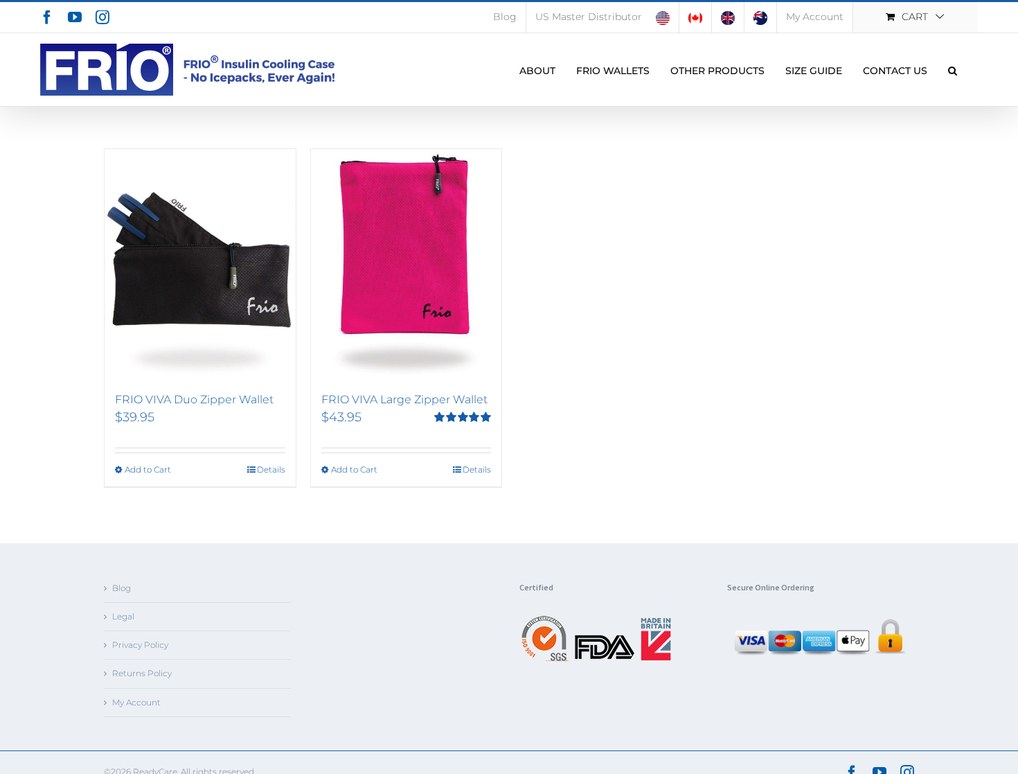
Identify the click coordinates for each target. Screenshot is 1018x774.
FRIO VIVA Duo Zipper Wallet (194, 399)
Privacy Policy (140, 645)
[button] (952, 69)
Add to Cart (148, 469)
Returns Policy (142, 673)
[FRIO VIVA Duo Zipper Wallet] (200, 264)
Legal (123, 616)
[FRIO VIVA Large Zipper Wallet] (406, 264)
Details (271, 469)
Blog (121, 588)
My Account (136, 702)
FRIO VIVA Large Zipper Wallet (404, 399)
